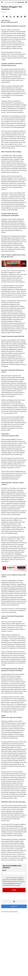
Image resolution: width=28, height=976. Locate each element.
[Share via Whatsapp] (10, 16)
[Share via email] (17, 16)
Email (4, 870)
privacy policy (11, 883)
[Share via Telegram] (14, 16)
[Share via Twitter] (7, 16)
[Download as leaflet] (21, 16)
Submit (14, 890)
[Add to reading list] (25, 16)
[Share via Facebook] (3, 16)
